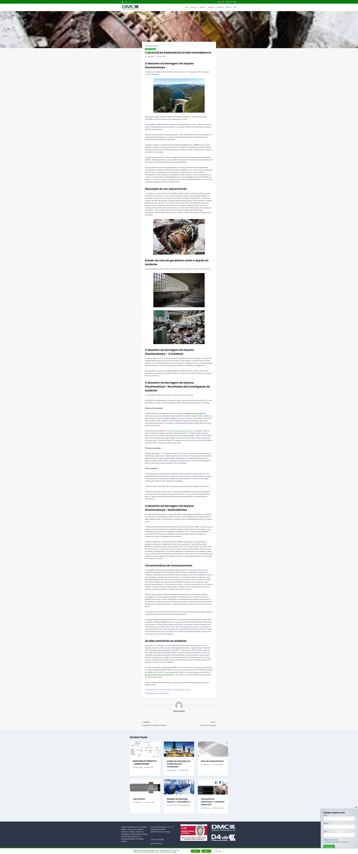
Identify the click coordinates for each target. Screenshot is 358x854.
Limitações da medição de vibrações (154, 724)
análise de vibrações (151, 689)
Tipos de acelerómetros (212, 761)
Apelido (326, 823)
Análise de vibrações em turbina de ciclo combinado (178, 764)
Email (326, 831)
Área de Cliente (231, 2)
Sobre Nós (211, 7)
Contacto (228, 7)
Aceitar (195, 851)
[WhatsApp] (126, 1)
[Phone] (129, 1)
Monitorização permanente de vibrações (157, 693)
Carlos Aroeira (150, 56)
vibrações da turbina (196, 413)
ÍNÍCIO (187, 7)
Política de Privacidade (331, 840)
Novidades (220, 7)
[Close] (356, 807)
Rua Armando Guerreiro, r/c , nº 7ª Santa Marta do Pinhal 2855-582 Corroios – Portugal (162, 829)
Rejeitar (206, 851)
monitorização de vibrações (181, 689)
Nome (326, 815)
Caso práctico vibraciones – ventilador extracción (212, 802)
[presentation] (145, 749)
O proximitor (139, 799)
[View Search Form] (235, 7)
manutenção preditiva (166, 689)
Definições (218, 851)
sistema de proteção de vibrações (182, 431)
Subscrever (329, 847)
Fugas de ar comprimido (208, 724)
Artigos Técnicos (150, 49)
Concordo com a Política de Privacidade (337, 842)
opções (174, 852)
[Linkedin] (122, 1)
